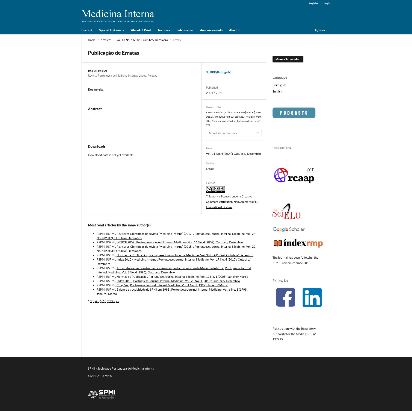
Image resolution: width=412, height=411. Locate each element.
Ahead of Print (141, 30)
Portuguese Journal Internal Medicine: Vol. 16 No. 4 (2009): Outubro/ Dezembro (189, 242)
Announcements (211, 30)
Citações (123, 285)
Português (279, 85)
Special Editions (110, 30)
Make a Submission (288, 59)
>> (117, 301)
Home (91, 40)
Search (322, 30)
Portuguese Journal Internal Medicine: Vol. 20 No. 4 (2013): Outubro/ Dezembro (186, 281)
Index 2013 (124, 281)
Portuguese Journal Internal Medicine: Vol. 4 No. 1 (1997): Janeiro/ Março (179, 285)
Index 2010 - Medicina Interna (137, 259)
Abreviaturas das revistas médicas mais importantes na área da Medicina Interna (170, 268)
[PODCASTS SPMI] (294, 117)
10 (111, 301)
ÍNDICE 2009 (126, 242)
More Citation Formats (223, 133)
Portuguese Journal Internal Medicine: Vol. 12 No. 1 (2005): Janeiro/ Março (198, 276)
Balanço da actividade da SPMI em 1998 (143, 289)
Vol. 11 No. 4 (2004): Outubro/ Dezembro (142, 40)
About (233, 30)
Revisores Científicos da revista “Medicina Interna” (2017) (155, 233)
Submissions (185, 30)
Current (87, 30)
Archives (164, 30)
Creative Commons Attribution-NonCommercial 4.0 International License (232, 202)
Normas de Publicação (132, 255)
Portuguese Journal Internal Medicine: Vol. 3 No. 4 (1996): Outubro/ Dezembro (200, 255)
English (277, 91)
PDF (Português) (220, 72)
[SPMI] (102, 399)
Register (314, 3)
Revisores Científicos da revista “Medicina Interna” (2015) (155, 246)
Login (327, 3)
